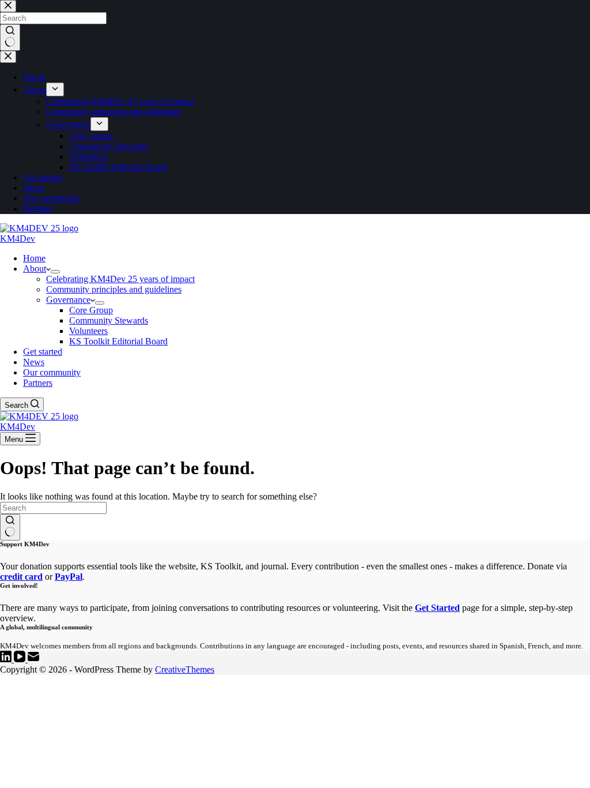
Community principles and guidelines (113, 289)
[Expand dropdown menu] (55, 271)
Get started (42, 352)
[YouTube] (21, 659)
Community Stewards (108, 320)
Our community (52, 372)
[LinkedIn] (7, 659)
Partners (37, 383)
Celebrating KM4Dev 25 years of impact (120, 279)
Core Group (91, 310)
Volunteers (88, 331)
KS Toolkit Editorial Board (118, 341)
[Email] (33, 659)
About (34, 268)
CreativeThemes (184, 669)
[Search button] (10, 527)
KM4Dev (17, 238)
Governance (68, 300)
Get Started (437, 608)
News (33, 362)
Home (34, 258)
